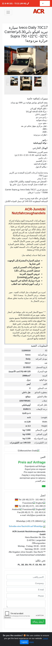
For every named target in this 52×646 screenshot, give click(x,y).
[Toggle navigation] (8, 12)
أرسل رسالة (38, 621)
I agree (24, 642)
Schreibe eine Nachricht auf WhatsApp (26, 526)
